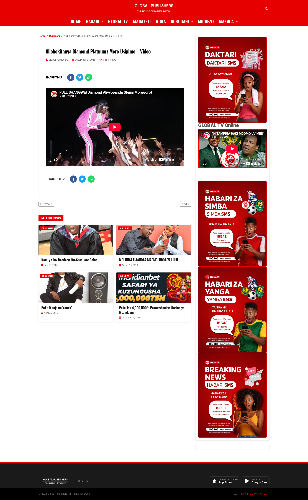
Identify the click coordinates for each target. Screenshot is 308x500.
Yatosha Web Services (257, 494)
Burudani (183, 21)
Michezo (206, 21)
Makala (229, 21)
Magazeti (142, 21)
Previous (47, 204)
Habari (96, 21)
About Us (83, 481)
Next (184, 204)
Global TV (118, 21)
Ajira (161, 21)
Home (76, 21)
